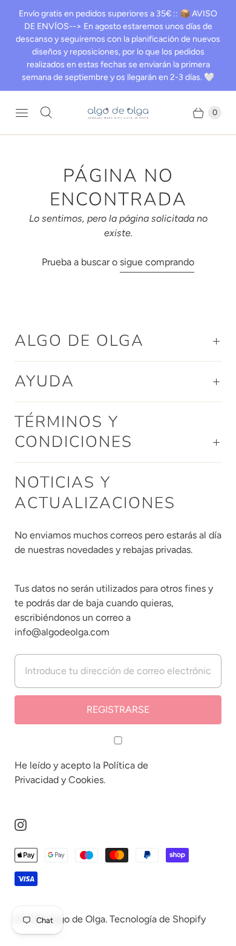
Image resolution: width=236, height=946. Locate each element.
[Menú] (22, 112)
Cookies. (86, 780)
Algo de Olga (77, 919)
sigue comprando (157, 262)
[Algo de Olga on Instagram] (28, 825)
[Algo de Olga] (118, 113)
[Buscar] (46, 112)
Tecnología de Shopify (158, 919)
